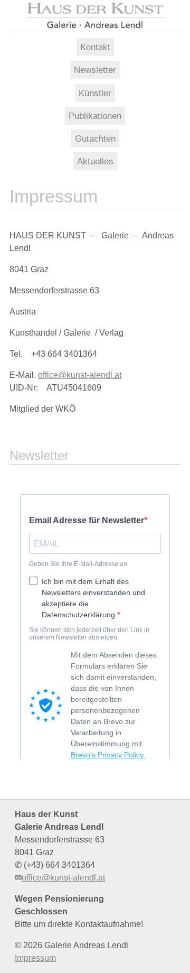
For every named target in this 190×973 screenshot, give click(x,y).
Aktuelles (95, 161)
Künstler (95, 93)
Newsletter (95, 69)
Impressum (35, 957)
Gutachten (95, 138)
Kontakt (95, 47)
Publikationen (95, 115)
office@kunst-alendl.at (79, 374)
